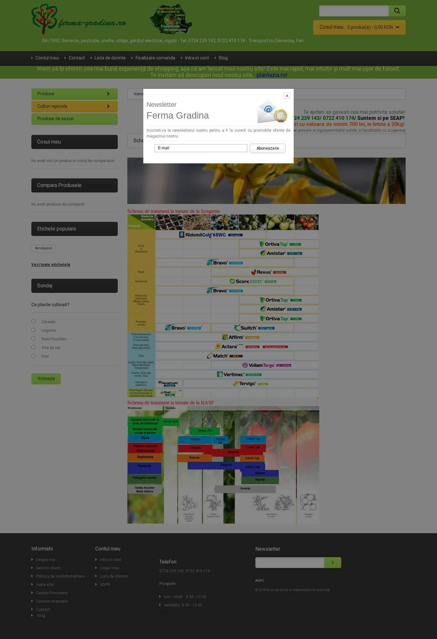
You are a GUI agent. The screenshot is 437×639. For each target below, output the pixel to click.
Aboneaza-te (268, 148)
